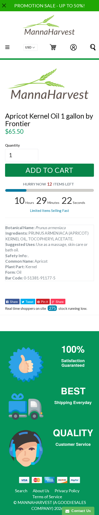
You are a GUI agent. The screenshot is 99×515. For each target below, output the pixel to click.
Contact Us (80, 511)
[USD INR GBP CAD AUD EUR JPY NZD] (30, 47)
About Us (41, 490)
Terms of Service (47, 496)
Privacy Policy (67, 490)
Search (21, 490)
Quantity (12, 145)
